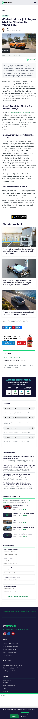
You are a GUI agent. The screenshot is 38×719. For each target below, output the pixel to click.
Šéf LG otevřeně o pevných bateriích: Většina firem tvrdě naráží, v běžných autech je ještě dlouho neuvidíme (17, 283)
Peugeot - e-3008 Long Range (22, 534)
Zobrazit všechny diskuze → (12, 357)
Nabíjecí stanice (7, 655)
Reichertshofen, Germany (12, 577)
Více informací (25, 712)
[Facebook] (3, 327)
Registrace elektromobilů (10, 611)
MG (19, 321)
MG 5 (24, 321)
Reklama (5, 691)
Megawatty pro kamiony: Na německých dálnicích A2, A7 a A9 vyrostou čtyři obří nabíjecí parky (18, 251)
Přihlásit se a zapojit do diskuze (14, 360)
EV (9, 626)
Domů (3, 10)
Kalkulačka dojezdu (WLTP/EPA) (12, 665)
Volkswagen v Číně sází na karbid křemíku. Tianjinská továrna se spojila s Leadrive (16, 475)
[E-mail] (17, 327)
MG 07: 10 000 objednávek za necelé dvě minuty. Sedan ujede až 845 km (18, 313)
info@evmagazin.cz (9, 685)
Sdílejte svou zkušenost (10, 652)
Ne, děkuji (23, 716)
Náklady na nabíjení (9, 671)
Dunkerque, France (10, 568)
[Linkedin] (10, 327)
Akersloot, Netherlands (11, 549)
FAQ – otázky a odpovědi (10, 646)
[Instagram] (4, 633)
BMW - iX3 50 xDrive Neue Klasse (23, 513)
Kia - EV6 (15, 520)
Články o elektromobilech (10, 644)
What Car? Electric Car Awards (19, 112)
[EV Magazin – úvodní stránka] (7, 2)
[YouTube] (13, 633)
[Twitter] (6, 327)
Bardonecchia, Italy (10, 586)
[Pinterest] (13, 327)
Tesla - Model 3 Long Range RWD (23, 527)
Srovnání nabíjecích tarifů (10, 668)
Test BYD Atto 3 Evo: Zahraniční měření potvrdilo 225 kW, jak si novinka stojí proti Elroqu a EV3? (19, 466)
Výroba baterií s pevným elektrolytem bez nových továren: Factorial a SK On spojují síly (17, 484)
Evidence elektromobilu (10, 649)
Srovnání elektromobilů (28, 611)
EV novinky (12, 321)
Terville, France (8, 559)
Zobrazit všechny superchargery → (19, 596)
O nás (5, 688)
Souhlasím (14, 716)
